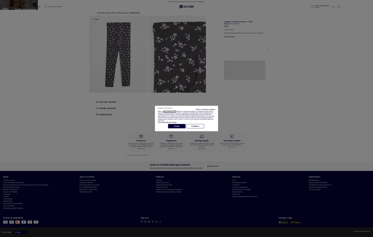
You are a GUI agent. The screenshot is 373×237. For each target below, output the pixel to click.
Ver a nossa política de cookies (167, 122)
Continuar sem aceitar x (165, 108)
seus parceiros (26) (170, 111)
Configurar (195, 126)
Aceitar (176, 126)
